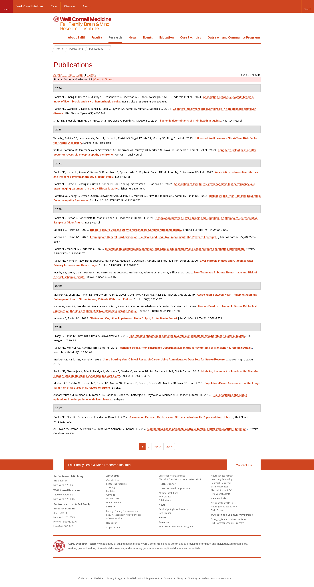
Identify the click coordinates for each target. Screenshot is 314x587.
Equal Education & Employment (143, 578)
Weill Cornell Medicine (30, 6)
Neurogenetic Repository (224, 506)
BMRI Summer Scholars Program (227, 523)
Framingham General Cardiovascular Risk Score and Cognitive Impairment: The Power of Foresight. (153, 237)
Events (148, 37)
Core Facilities (190, 37)
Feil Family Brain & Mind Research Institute (99, 465)
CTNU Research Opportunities (176, 488)
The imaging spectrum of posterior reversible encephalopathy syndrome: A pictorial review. (187, 335)
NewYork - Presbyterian (187, 565)
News (132, 37)
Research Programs (116, 483)
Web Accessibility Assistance (216, 578)
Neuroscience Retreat (222, 475)
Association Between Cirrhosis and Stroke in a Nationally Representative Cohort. (180, 417)
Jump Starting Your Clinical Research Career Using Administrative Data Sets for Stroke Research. (165, 359)
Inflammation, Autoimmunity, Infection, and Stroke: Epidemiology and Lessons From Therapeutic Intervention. (175, 248)
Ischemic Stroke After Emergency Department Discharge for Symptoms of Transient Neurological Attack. (186, 347)
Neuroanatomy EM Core (223, 503)
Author (57, 74)
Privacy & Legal (114, 578)
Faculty (96, 37)
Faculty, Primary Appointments (122, 511)
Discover (69, 6)
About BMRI (76, 37)
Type (79, 74)
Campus (110, 494)
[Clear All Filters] (103, 79)
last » (169, 446)
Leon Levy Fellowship (222, 479)
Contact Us (244, 465)
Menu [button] (6, 9)
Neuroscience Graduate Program (176, 526)
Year (91, 74)
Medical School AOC (221, 490)
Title (69, 74)
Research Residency (221, 483)
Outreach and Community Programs (234, 37)
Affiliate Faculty (114, 518)
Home (57, 37)
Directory (192, 578)
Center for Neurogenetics (172, 475)
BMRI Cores (217, 510)
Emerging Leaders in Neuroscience (229, 519)
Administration (114, 502)
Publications (165, 500)
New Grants (165, 496)
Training (110, 487)
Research (115, 37)
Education (166, 37)
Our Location (58, 464)
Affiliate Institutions (168, 493)
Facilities (110, 491)
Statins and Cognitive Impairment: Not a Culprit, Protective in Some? (133, 318)
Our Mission (112, 480)
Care (54, 6)
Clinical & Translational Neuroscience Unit (180, 479)
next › (157, 446)
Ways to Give (113, 498)
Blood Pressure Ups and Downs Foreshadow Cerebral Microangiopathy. (136, 229)
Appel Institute (113, 527)
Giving (180, 578)
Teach (86, 6)
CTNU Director (168, 483)
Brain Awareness (219, 486)
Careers (168, 578)
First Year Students (220, 493)
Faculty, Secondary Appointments (123, 514)
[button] (307, 6)
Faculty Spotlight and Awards (173, 509)
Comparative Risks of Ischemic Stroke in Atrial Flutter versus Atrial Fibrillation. (197, 428)
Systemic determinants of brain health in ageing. (190, 120)
